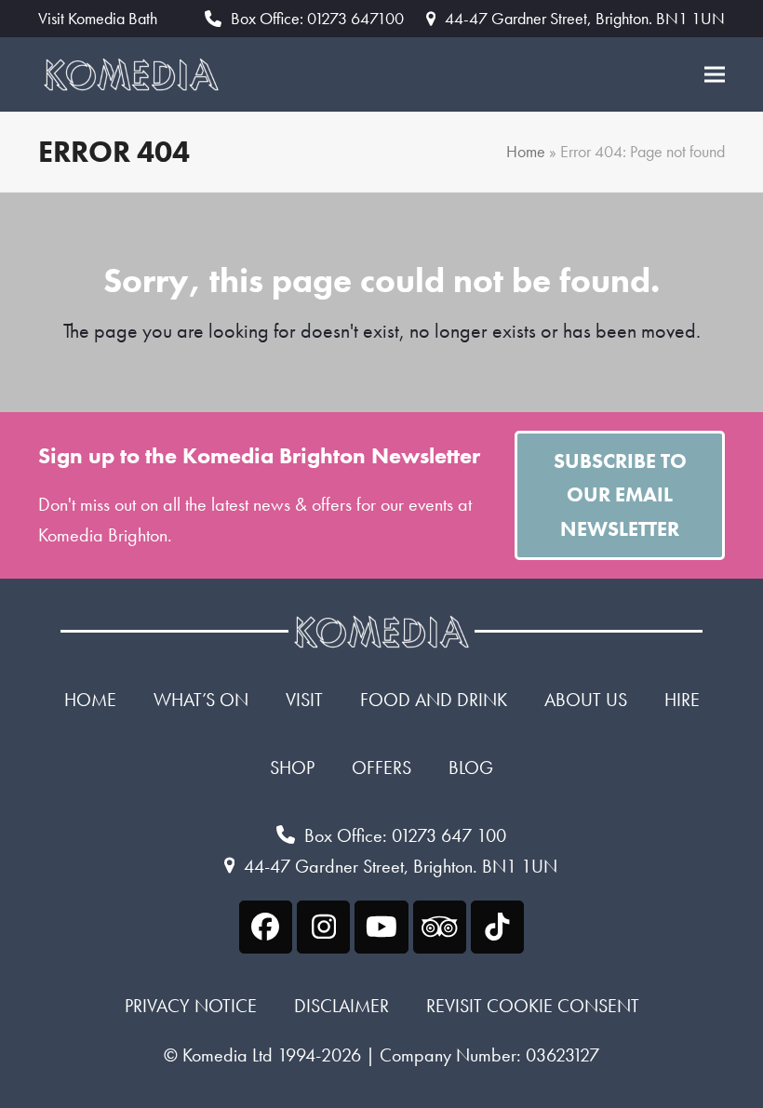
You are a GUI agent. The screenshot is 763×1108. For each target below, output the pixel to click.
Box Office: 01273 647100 (317, 18)
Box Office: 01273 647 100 (405, 835)
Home (525, 151)
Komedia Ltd (227, 1055)
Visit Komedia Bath (97, 18)
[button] (714, 75)
